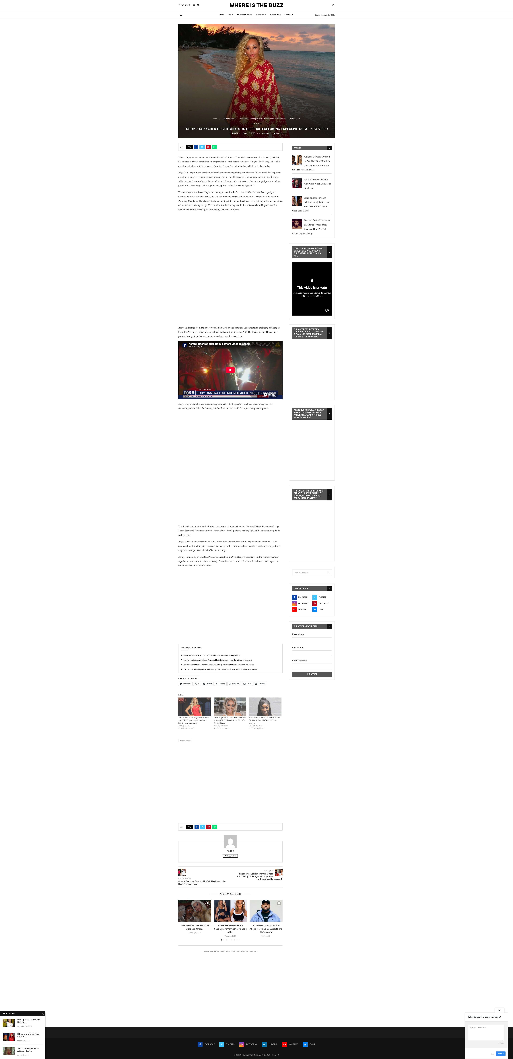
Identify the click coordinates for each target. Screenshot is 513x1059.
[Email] (198, 5)
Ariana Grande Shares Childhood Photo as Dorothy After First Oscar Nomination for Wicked (219, 664)
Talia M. (235, 133)
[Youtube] (194, 5)
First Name (298, 634)
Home (222, 15)
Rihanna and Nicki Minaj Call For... (28, 1035)
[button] (182, 920)
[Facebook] (179, 5)
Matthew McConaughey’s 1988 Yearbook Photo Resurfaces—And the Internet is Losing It (218, 660)
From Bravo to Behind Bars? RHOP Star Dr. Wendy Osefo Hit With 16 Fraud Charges (264, 720)
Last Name (297, 647)
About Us (289, 15)
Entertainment (244, 15)
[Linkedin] (190, 5)
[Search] (333, 5)
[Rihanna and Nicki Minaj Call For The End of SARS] (9, 1037)
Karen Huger (185, 740)
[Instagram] (186, 5)
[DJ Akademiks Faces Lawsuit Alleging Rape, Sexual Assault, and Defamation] (266, 911)
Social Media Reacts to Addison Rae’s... (28, 1049)
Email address (299, 660)
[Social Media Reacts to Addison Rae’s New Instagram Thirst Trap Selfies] (9, 1051)
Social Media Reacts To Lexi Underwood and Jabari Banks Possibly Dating (212, 655)
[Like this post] (190, 147)
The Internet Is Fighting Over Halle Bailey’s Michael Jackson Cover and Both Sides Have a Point (220, 669)
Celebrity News (228, 118)
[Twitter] (182, 5)
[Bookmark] (207, 903)
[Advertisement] (230, 232)
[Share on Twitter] (202, 147)
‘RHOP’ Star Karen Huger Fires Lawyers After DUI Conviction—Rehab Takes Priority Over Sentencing (194, 720)
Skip (492, 1053)
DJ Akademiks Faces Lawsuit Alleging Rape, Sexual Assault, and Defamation (266, 929)
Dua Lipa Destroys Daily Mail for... (28, 1021)
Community (275, 15)
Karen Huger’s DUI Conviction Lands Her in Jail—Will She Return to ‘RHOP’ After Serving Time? (230, 720)
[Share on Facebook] (196, 147)
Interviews (261, 15)
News (230, 15)
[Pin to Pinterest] (208, 147)
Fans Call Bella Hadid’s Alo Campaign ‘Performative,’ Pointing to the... (230, 929)
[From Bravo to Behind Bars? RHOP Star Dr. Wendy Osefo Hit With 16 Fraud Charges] (265, 706)
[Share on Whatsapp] (214, 147)
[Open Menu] (180, 14)
